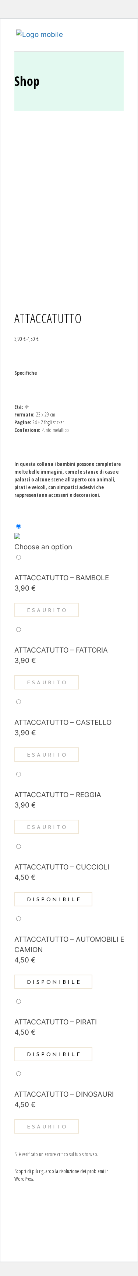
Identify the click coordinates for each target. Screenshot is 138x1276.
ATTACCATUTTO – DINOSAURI (64, 1094)
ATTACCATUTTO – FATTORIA (61, 650)
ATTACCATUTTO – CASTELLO (63, 722)
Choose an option (43, 547)
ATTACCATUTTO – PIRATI (55, 1022)
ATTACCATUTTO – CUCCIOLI (61, 867)
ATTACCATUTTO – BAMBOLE (61, 578)
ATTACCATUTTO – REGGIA (57, 795)
